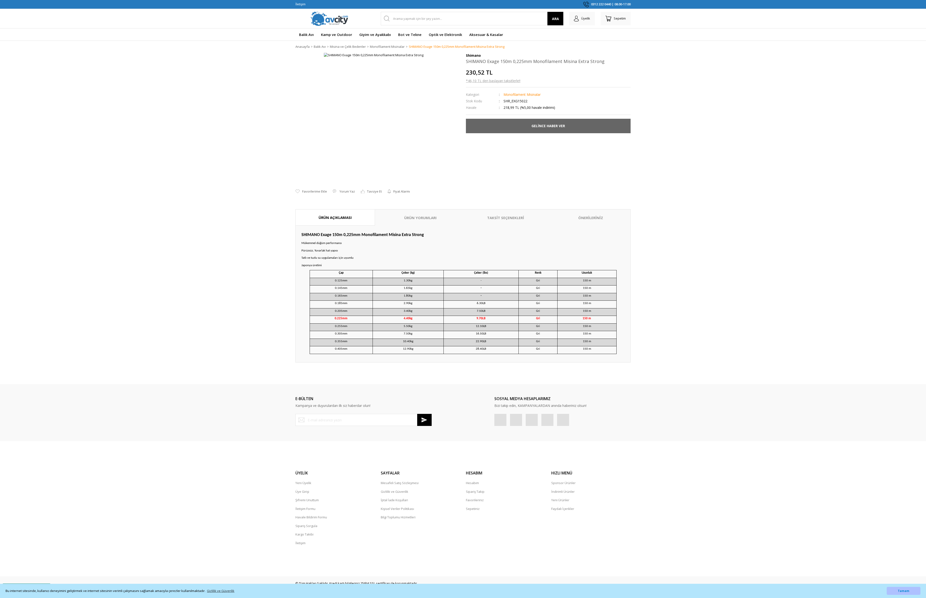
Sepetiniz (473, 509)
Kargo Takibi (304, 534)
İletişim (300, 4)
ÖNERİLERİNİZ (590, 217)
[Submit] (424, 420)
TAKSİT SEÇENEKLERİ (505, 217)
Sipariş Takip (475, 491)
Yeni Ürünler (560, 500)
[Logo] (329, 18)
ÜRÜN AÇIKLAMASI (335, 217)
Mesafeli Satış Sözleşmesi (400, 483)
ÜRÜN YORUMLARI (420, 217)
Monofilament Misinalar (522, 94)
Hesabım (472, 483)
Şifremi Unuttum (307, 500)
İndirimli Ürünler (563, 491)
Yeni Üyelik (303, 483)
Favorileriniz (475, 500)
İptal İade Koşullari (394, 500)
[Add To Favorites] (311, 191)
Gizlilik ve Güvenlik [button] (220, 591)
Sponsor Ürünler (563, 483)
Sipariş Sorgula (306, 526)
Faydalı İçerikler (562, 509)
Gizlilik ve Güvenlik (394, 491)
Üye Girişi (302, 491)
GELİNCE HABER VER (548, 126)
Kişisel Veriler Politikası (397, 509)
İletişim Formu (305, 509)
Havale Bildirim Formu (311, 517)
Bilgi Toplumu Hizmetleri (398, 517)
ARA (555, 18)
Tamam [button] (903, 591)
